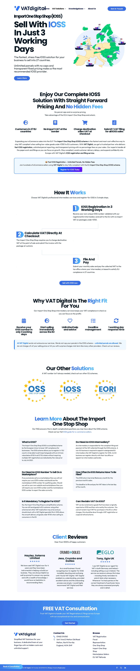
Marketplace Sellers (101, 654)
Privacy (50, 668)
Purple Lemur (61, 668)
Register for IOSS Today (70, 169)
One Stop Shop (99, 645)
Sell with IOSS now (70, 283)
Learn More (22, 78)
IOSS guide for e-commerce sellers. (77, 432)
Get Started (70, 623)
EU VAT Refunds (99, 657)
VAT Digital (27, 668)
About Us (92, 9)
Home (46, 9)
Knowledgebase (76, 9)
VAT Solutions (58, 9)
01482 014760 (62, 636)
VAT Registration (99, 636)
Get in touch (117, 8)
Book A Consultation (11, 666)
